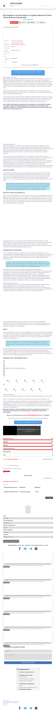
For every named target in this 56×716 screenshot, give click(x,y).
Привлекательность (11, 487)
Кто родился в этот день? (18, 44)
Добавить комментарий (28, 662)
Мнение (32, 22)
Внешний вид (25, 491)
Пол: (4, 516)
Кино (4, 564)
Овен (21, 43)
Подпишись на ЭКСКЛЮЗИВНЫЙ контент (28, 422)
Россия (18, 50)
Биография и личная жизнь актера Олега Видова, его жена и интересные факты (23, 565)
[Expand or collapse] (38, 669)
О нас (4, 705)
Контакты (5, 703)
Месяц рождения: (9, 525)
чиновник (14, 40)
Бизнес (5, 627)
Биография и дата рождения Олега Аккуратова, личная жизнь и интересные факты (23, 613)
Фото (23, 22)
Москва (13, 50)
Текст (14, 22)
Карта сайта (6, 700)
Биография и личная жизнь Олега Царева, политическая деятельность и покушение (24, 581)
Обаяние (37, 487)
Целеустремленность (11, 491)
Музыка (5, 596)
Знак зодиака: (8, 530)
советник (20, 40)
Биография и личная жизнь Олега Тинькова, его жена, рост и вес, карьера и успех (23, 628)
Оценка (42, 22)
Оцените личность (48, 459)
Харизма (22, 487)
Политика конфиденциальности (11, 701)
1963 (18, 43)
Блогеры (5, 643)
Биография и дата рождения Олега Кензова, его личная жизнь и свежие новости (23, 597)
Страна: (5, 534)
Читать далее (6, 566)
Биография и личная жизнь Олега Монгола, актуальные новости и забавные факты (23, 644)
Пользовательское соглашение (10, 702)
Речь (37, 491)
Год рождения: (8, 520)
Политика (5, 580)
